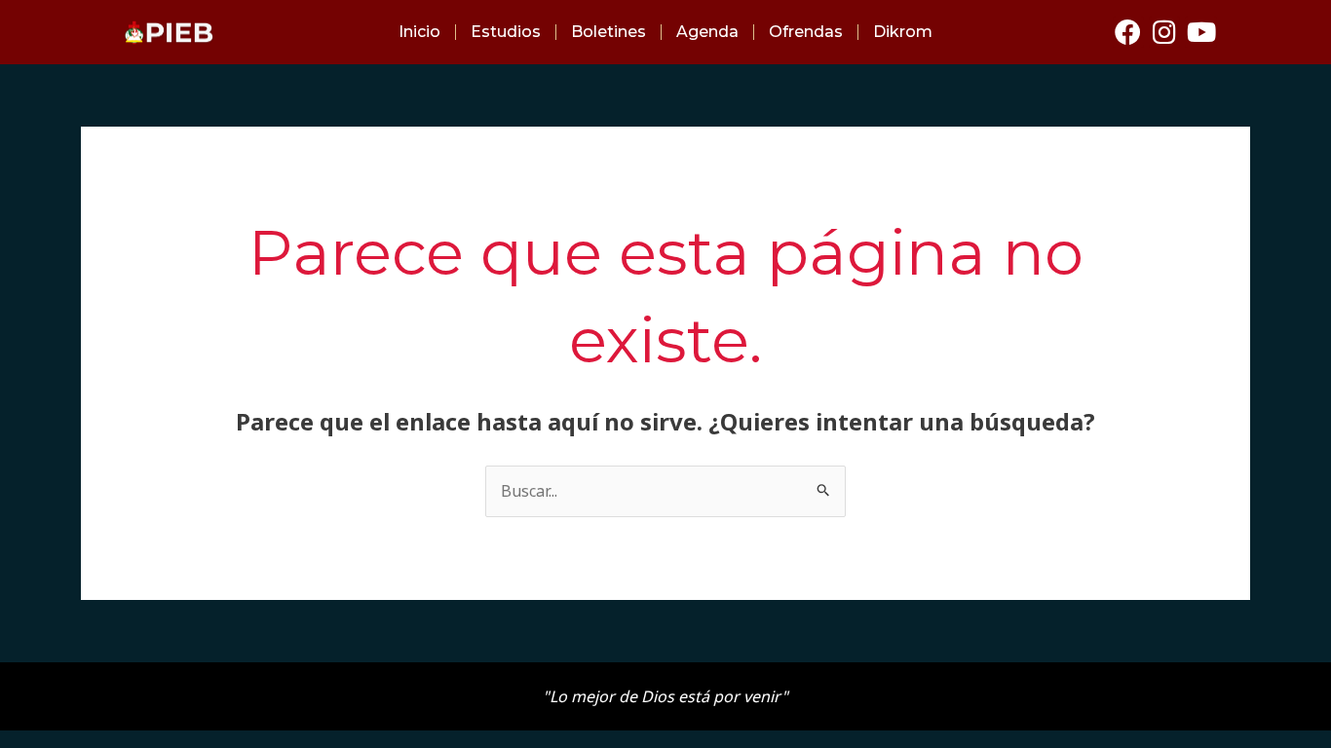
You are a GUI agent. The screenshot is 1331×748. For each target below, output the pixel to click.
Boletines (608, 31)
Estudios (506, 31)
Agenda (707, 31)
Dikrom (902, 31)
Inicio (419, 31)
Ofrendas (806, 31)
